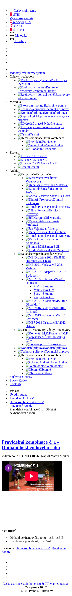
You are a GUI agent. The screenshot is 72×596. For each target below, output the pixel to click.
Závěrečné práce (52, 123)
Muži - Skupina (43, 286)
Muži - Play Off (44, 290)
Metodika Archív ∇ (22, 398)
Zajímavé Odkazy (21, 377)
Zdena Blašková (59, 196)
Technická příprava (57, 109)
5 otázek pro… (57, 344)
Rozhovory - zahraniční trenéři (37, 91)
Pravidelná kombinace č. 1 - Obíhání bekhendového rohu (31, 444)
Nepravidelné (54, 145)
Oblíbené (46, 373)
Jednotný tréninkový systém (27, 73)
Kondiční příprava (55, 112)
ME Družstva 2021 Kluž (45, 259)
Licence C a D (48, 163)
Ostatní (34, 134)
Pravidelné (49, 141)
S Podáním (49, 149)
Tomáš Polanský (60, 206)
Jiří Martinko (53, 217)
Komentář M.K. (59, 333)
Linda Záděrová (59, 250)
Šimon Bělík (52, 246)
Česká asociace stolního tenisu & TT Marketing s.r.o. (36, 583)
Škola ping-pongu (54, 105)
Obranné (45, 369)
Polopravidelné (57, 362)
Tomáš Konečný (60, 235)
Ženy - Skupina (43, 293)
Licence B (40, 159)
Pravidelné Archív (21, 405)
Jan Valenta (50, 228)
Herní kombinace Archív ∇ (27, 402)
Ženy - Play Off (44, 297)
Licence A (40, 156)
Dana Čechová (57, 232)
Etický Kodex (18, 380)
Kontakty (15, 384)
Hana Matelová (58, 185)
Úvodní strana (18, 394)
